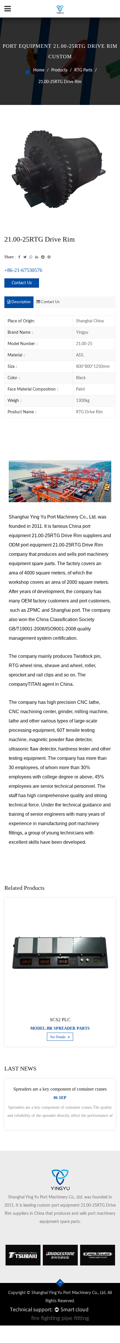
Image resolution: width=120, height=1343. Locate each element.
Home (38, 70)
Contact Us (22, 283)
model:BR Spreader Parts (60, 1028)
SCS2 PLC (60, 1019)
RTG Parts (83, 70)
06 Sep (60, 1098)
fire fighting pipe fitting (60, 1318)
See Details (58, 1037)
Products (59, 70)
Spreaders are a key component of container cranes (60, 1089)
